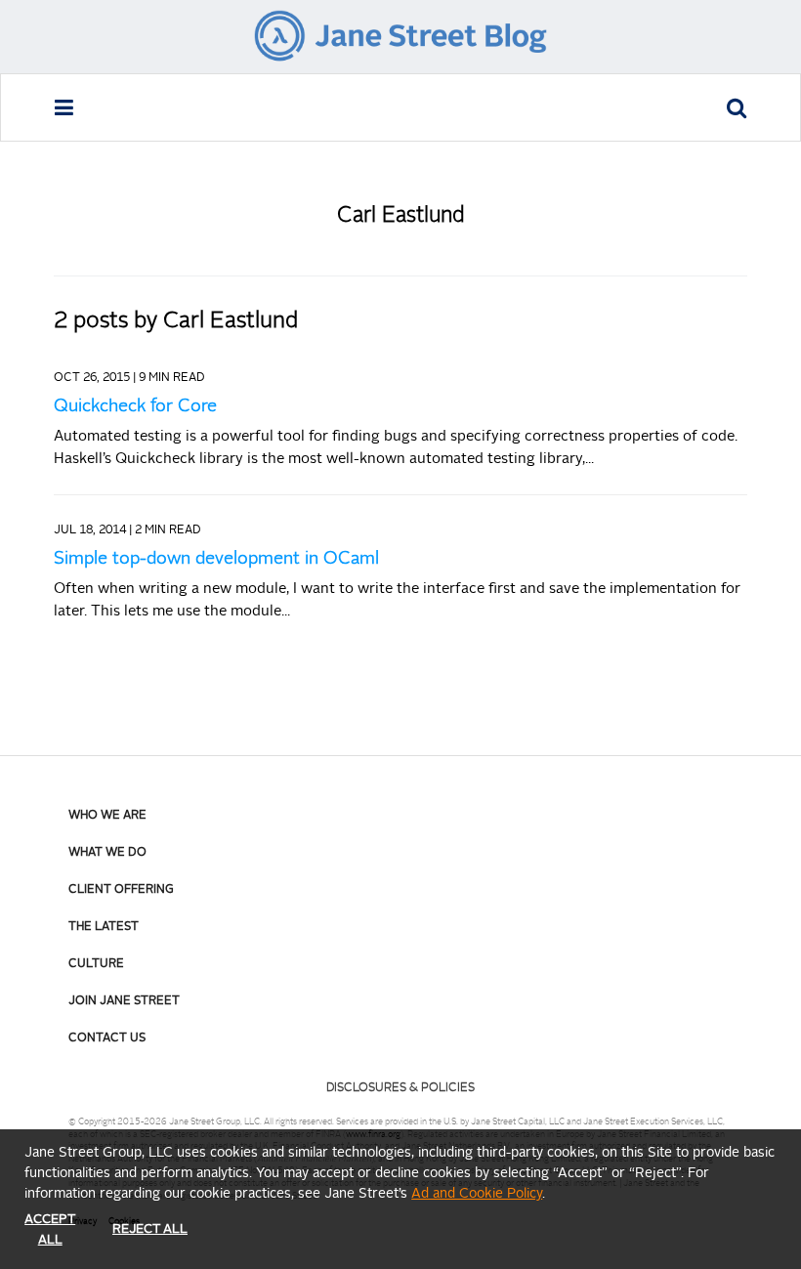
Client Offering (121, 890)
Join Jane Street (124, 1001)
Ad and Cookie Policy (476, 1194)
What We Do (107, 853)
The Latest (103, 927)
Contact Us (107, 1038)
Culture (96, 964)
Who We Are (107, 816)
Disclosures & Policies (400, 1088)
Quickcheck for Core (135, 406)
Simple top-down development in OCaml (216, 559)
